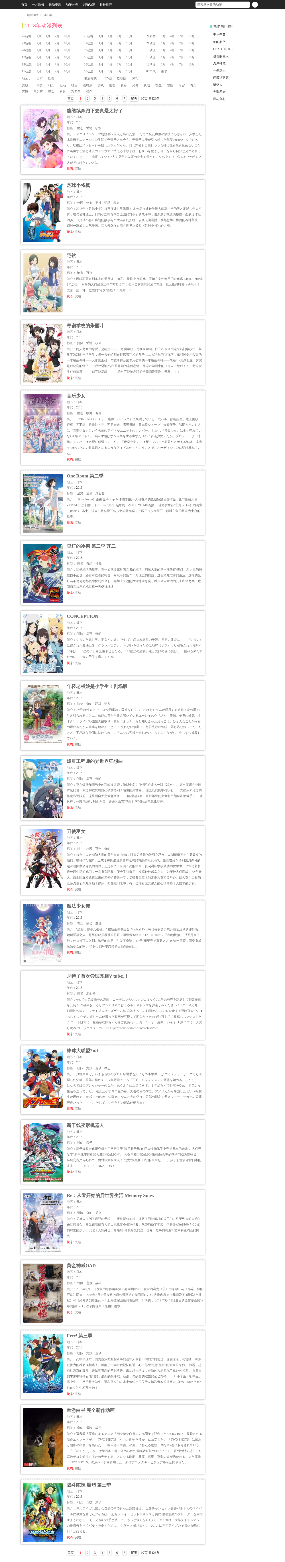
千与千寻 (219, 35)
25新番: (89, 36)
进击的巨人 (221, 56)
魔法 (98, 923)
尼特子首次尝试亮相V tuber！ (98, 976)
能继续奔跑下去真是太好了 (95, 110)
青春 (124, 85)
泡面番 (76, 91)
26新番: (27, 36)
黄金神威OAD (81, 1265)
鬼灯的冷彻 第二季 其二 (91, 546)
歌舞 (89, 413)
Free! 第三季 (79, 1335)
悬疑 (89, 1283)
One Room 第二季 (85, 475)
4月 (48, 36)
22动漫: (89, 43)
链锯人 (217, 84)
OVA (135, 78)
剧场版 (121, 78)
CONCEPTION (82, 616)
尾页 (134, 98)
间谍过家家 (221, 77)
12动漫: (151, 64)
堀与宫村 (219, 99)
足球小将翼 (78, 185)
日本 (40, 78)
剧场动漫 (89, 4)
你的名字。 (221, 42)
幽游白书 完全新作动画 (91, 1410)
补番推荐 (106, 4)
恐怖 (135, 85)
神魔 (98, 563)
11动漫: (27, 71)
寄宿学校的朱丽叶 (85, 325)
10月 (67, 36)
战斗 (80, 848)
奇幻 (193, 85)
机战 (147, 85)
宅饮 (71, 255)
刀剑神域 (219, 63)
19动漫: (89, 50)
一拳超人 (219, 70)
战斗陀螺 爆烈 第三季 (89, 1484)
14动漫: (27, 64)
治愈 (80, 273)
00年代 (151, 71)
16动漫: (89, 57)
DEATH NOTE (223, 49)
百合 (63, 91)
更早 (164, 71)
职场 (98, 128)
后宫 (182, 85)
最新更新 (55, 4)
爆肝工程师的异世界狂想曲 (95, 761)
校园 (80, 202)
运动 (63, 85)
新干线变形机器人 (85, 1125)
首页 (24, 4)
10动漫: (89, 71)
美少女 (38, 91)
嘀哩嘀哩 (32, 15)
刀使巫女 (76, 831)
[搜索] (255, 5)
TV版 (108, 78)
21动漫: (151, 43)
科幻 (51, 85)
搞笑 (40, 85)
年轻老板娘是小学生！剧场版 (97, 686)
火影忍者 (219, 92)
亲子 (89, 1142)
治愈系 (87, 85)
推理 (112, 85)
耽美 (74, 85)
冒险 (170, 85)
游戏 (101, 85)
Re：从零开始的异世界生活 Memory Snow (110, 1195)
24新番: (151, 36)
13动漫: (89, 64)
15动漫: (151, 57)
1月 (39, 36)
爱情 (25, 91)
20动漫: (27, 50)
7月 (57, 36)
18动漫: (151, 50)
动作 (89, 91)
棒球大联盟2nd (82, 1050)
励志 (51, 91)
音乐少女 (76, 395)
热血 (158, 85)
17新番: (27, 57)
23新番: (27, 43)
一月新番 (38, 4)
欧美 (51, 78)
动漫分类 (72, 4)
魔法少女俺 (78, 905)
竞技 (98, 202)
